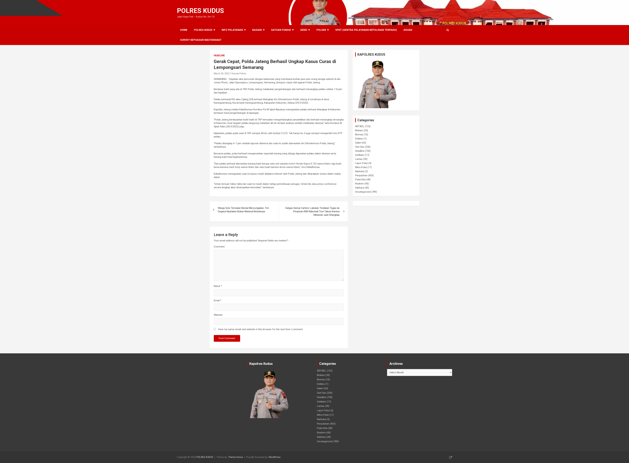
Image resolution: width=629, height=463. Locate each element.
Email (217, 300)
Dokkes (359, 138)
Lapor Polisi (361, 163)
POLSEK (321, 29)
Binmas (359, 134)
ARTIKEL (359, 126)
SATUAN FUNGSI (281, 29)
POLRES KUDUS (200, 11)
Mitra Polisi (361, 167)
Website (218, 314)
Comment (219, 246)
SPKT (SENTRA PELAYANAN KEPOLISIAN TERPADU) (366, 29)
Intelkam (359, 155)
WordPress (275, 457)
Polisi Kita (360, 179)
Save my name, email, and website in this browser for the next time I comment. (260, 329)
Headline (219, 55)
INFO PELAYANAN (232, 29)
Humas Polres (239, 73)
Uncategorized (363, 191)
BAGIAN (257, 29)
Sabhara (359, 187)
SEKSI (303, 29)
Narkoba (359, 171)
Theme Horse (235, 457)
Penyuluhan (361, 175)
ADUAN (407, 29)
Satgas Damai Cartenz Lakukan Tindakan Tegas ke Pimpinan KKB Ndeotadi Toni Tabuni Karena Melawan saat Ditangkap (312, 211)
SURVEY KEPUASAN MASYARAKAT (200, 39)
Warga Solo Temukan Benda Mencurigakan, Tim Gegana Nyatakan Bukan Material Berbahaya (243, 210)
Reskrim (359, 183)
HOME (183, 29)
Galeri (358, 142)
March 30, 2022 (222, 73)
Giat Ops (359, 146)
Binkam (359, 130)
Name (218, 286)
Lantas (358, 159)
